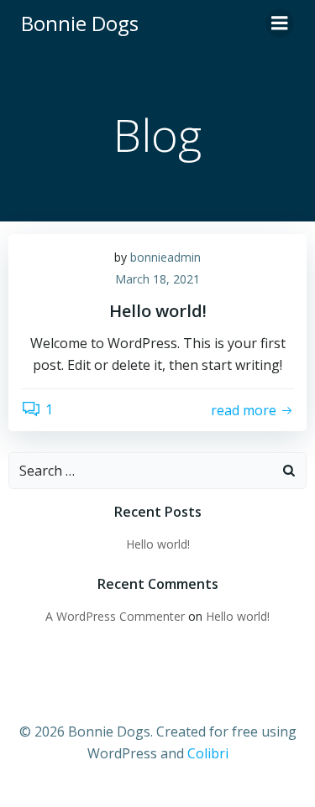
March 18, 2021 (157, 279)
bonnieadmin (165, 257)
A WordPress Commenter (115, 616)
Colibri (207, 753)
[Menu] (279, 23)
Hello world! (158, 544)
